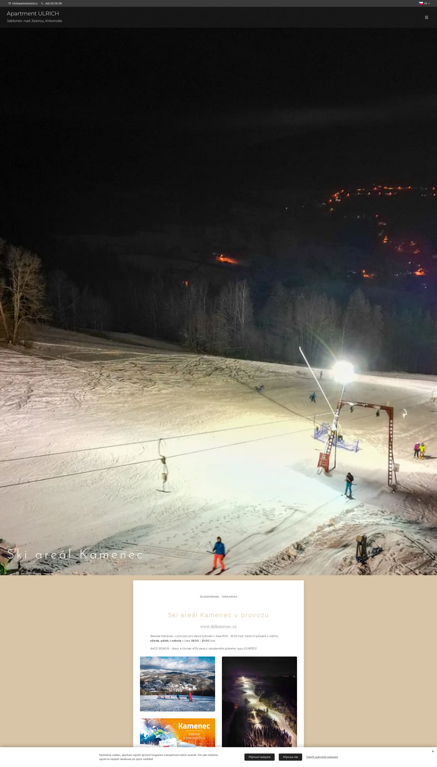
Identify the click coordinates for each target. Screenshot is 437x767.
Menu (427, 17)
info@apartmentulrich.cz (25, 3)
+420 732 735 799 (53, 3)
